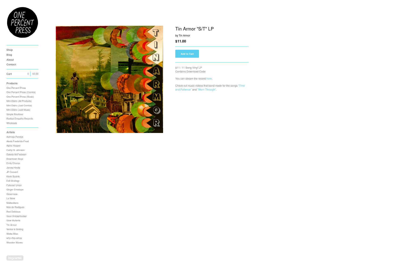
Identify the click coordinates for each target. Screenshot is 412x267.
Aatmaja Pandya (14, 136)
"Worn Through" (206, 89)
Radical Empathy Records (19, 118)
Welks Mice (12, 233)
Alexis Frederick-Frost (17, 141)
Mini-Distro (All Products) (19, 101)
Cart (22, 74)
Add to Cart (187, 53)
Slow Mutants (13, 220)
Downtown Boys (14, 158)
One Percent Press (16, 87)
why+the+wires (14, 238)
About (10, 60)
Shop (9, 50)
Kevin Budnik (13, 176)
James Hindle (13, 167)
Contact (11, 64)
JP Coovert (12, 171)
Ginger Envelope (14, 189)
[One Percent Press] (22, 22)
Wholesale (11, 123)
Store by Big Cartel (14, 258)
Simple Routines (14, 114)
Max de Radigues (15, 207)
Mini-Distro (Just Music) (18, 109)
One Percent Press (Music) (20, 96)
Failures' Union (14, 185)
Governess (11, 194)
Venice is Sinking (14, 229)
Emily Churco (13, 163)
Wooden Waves (14, 242)
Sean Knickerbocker (16, 216)
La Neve (10, 198)
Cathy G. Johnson (15, 150)
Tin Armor (11, 224)
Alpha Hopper (13, 145)
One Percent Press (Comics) (21, 92)
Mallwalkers (12, 202)
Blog (9, 55)
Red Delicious (13, 211)
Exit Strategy (12, 180)
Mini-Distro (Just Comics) (19, 105)
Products (12, 83)
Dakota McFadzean (16, 154)
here (209, 78)
